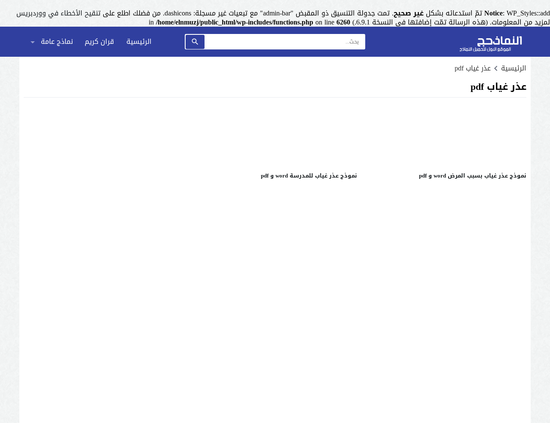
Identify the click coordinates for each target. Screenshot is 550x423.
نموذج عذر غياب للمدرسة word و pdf (309, 175)
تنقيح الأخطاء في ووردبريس (58, 13)
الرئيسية (139, 41)
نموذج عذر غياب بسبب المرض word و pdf (472, 175)
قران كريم (99, 41)
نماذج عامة (57, 41)
